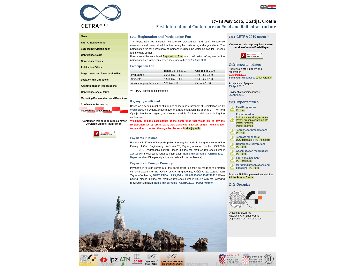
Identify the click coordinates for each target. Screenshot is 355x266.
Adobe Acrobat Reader (241, 177)
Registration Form (173, 56)
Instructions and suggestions (252, 117)
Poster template (245, 123)
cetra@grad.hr (192, 128)
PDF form (241, 146)
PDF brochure (244, 160)
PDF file (240, 110)
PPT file (240, 132)
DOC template (244, 139)
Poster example (245, 125)
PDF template (262, 139)
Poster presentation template (252, 120)
